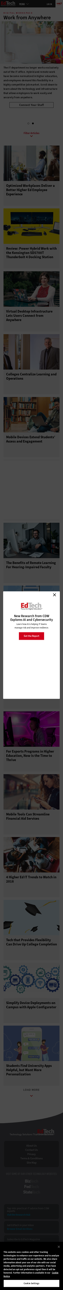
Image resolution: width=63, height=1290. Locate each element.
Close (54, 594)
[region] (31, 1266)
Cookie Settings (31, 1283)
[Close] (59, 1247)
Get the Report (31, 636)
